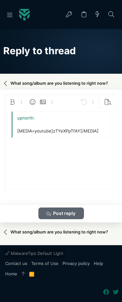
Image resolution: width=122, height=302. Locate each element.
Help (98, 263)
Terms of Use (45, 263)
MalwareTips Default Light (36, 253)
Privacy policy (76, 263)
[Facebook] (106, 292)
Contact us (16, 263)
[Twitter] (116, 292)
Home (11, 273)
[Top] (23, 274)
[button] (9, 14)
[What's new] (97, 15)
